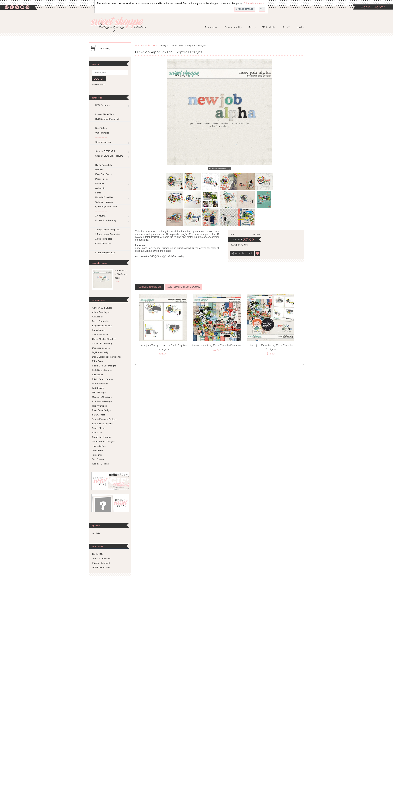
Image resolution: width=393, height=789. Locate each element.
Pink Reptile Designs (102, 401)
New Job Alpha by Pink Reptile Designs (121, 274)
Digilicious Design (100, 352)
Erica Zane (97, 361)
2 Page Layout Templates (107, 234)
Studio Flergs (98, 428)
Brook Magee (98, 330)
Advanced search (98, 84)
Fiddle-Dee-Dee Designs (104, 365)
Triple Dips (97, 455)
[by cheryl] (246, 217)
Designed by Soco (101, 348)
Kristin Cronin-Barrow (102, 379)
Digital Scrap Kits (103, 165)
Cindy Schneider (100, 334)
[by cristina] (210, 182)
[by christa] (175, 182)
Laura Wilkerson (100, 383)
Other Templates (103, 243)
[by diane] (246, 182)
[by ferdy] (192, 199)
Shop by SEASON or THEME (109, 156)
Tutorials (268, 27)
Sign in (366, 7)
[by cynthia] (228, 182)
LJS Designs (98, 388)
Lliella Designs (99, 392)
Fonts (98, 192)
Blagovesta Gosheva (102, 325)
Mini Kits (99, 169)
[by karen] (264, 182)
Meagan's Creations (102, 397)
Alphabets (150, 46)
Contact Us (97, 554)
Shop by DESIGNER (105, 151)
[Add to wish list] (257, 253)
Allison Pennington (101, 312)
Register (379, 7)
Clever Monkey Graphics (104, 339)
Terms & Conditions (101, 558)
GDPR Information (101, 567)
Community (233, 27)
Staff (286, 27)
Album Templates (103, 239)
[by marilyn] (264, 199)
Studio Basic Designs (102, 423)
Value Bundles (102, 133)
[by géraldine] (210, 199)
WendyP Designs (100, 463)
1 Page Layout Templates (107, 229)
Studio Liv (97, 432)
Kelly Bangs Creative (102, 370)
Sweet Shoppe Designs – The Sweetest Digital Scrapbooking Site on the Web (121, 24)
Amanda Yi (97, 316)
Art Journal (100, 215)
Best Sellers (101, 128)
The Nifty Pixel (99, 446)
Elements (99, 183)
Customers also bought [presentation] (183, 287)
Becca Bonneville (100, 321)
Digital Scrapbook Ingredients (106, 357)
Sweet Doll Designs (101, 437)
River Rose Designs (101, 410)
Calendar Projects (104, 202)
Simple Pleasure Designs (104, 419)
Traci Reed (97, 450)
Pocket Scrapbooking (105, 220)
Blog (252, 27)
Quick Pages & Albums (106, 206)
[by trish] (228, 199)
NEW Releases (102, 105)
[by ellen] (175, 199)
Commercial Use (103, 142)
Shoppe (210, 27)
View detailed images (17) (220, 168)
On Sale (96, 533)
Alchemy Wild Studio (102, 308)
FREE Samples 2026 (105, 252)
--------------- (101, 109)
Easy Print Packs (103, 174)
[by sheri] (175, 217)
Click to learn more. (254, 3)
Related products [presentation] (150, 287)
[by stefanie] (192, 217)
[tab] (149, 287)
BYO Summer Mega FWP (107, 119)
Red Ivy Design (99, 406)
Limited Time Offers (104, 114)
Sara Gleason (98, 414)
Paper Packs (101, 179)
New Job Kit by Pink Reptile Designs (216, 345)
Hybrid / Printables (104, 197)
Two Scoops (98, 459)
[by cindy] (192, 182)
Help (300, 27)
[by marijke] (246, 199)
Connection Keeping (102, 343)
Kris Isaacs (97, 374)
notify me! (236, 245)
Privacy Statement (101, 563)
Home (138, 46)
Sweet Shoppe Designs (103, 441)
